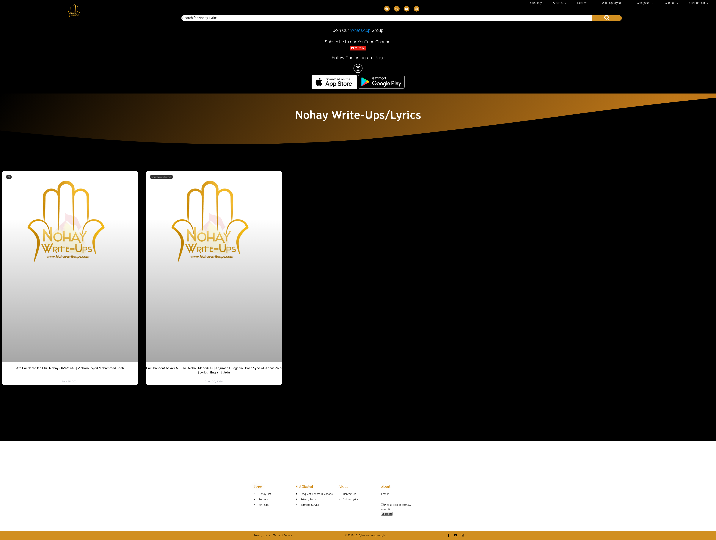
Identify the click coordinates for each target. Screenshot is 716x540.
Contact (670, 3)
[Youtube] (406, 9)
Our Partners (697, 3)
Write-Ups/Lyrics (612, 3)
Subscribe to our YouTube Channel (358, 42)
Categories (643, 3)
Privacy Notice (262, 535)
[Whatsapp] (397, 9)
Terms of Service (282, 535)
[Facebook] (387, 9)
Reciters (582, 3)
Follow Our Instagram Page (358, 57)
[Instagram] (416, 9)
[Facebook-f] (448, 535)
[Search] (607, 18)
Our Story (536, 3)
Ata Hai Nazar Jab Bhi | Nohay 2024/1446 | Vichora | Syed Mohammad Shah (70, 368)
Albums (557, 3)
